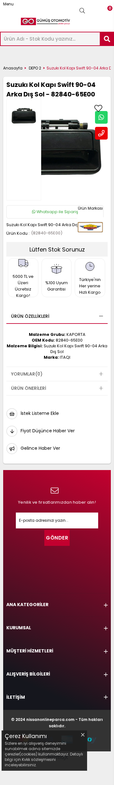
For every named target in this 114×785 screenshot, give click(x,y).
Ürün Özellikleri (30, 316)
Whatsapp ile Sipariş (56, 211)
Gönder (57, 537)
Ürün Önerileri (28, 388)
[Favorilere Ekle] (98, 108)
